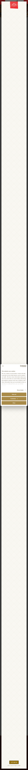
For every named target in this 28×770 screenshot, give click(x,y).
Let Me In (14, 762)
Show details (20, 390)
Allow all (14, 394)
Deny (14, 402)
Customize (13, 398)
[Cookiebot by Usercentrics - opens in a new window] (20, 366)
